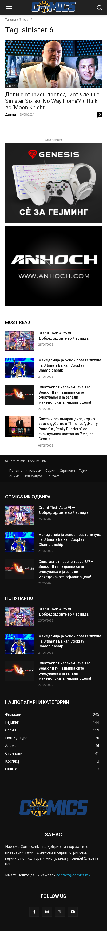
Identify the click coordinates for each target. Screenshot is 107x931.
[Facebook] (34, 912)
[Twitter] (60, 912)
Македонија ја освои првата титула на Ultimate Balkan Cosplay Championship (69, 365)
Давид (10, 114)
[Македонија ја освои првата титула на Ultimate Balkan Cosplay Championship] (19, 368)
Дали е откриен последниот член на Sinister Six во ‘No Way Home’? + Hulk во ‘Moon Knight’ (52, 101)
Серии (11, 85)
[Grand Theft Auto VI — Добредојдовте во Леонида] (19, 341)
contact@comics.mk (73, 875)
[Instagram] (47, 912)
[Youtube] (73, 912)
